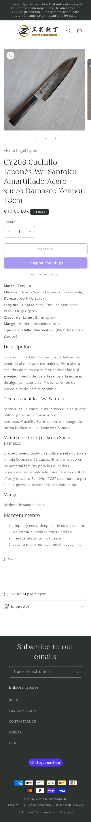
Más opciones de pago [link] (46, 274)
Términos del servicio (69, 805)
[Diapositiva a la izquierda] (35, 139)
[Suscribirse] (76, 672)
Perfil (13, 743)
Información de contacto (38, 812)
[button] (9, 31)
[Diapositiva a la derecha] (56, 139)
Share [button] (12, 559)
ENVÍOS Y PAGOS (22, 711)
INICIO (14, 700)
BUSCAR (15, 732)
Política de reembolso (37, 805)
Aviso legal (66, 812)
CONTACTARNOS (22, 721)
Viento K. (42, 799)
